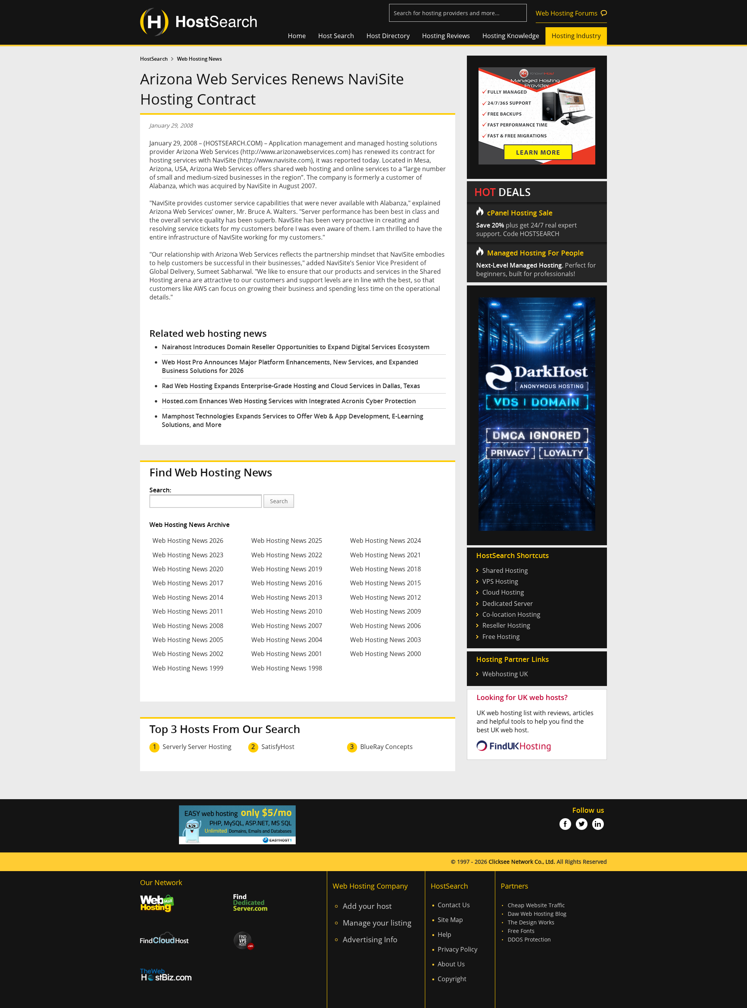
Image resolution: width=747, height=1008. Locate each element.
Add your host (367, 906)
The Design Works (531, 922)
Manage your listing (377, 922)
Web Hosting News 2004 (286, 639)
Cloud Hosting (503, 592)
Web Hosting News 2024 (385, 540)
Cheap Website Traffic (536, 905)
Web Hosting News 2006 (385, 625)
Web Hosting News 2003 (385, 639)
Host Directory (388, 36)
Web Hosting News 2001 (286, 653)
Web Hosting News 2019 (286, 569)
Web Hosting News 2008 (188, 625)
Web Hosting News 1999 (188, 668)
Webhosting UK (505, 674)
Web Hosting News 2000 (385, 653)
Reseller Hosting (506, 625)
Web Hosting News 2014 (188, 597)
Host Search (336, 36)
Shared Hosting (505, 570)
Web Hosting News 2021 (385, 555)
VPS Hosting (500, 581)
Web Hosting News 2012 (385, 597)
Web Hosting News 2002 (188, 653)
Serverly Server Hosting (197, 746)
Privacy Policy (457, 949)
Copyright (452, 979)
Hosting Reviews (446, 36)
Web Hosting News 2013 (286, 597)
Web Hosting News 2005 (188, 639)
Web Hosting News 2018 (385, 569)
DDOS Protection (529, 939)
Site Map (450, 919)
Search (279, 501)
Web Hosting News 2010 (286, 611)
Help (444, 934)
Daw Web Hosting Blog (537, 913)
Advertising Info (370, 939)
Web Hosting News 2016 (286, 583)
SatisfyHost (278, 746)
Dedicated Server (507, 603)
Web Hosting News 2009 (385, 611)
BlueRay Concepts (386, 746)
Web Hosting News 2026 (188, 540)
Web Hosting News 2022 (286, 555)
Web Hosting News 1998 (286, 668)
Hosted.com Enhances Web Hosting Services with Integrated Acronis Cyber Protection (289, 401)
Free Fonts (521, 930)
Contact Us (454, 905)
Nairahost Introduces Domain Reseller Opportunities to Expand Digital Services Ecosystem (296, 347)
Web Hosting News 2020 (188, 569)
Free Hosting (501, 636)
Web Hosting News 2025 (286, 540)
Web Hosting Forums (567, 13)
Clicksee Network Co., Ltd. (522, 861)
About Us (451, 964)
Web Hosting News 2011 (188, 611)
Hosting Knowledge (510, 36)
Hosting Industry (576, 36)
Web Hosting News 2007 (286, 625)
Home (297, 36)
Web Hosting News (199, 59)
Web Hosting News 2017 (188, 583)
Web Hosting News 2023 (188, 555)
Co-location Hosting (511, 614)
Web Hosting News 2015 (385, 583)
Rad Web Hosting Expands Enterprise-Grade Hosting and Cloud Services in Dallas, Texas (291, 386)
